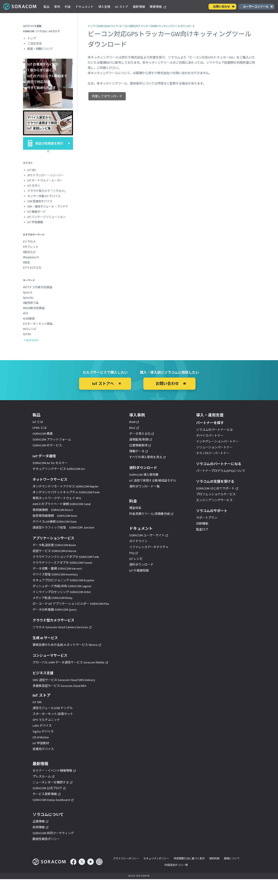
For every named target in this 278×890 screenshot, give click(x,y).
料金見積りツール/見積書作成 (149, 514)
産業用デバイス (43, 749)
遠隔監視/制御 (139, 439)
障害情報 (156, 7)
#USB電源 (29, 318)
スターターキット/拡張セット (53, 714)
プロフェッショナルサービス (216, 494)
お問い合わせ (221, 6)
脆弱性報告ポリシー (46, 839)
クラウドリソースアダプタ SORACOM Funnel (62, 563)
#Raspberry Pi (31, 257)
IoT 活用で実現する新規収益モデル (152, 480)
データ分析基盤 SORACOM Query (55, 610)
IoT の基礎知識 (139, 570)
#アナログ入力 (32, 268)
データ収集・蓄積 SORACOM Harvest (57, 568)
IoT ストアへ (103, 383)
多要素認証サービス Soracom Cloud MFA (59, 686)
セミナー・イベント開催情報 (52, 770)
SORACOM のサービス (47, 445)
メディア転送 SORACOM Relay (53, 598)
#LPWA (27, 334)
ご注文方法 (34, 43)
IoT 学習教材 (41, 743)
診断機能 (202, 523)
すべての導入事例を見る (145, 457)
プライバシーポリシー (126, 858)
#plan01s (28, 298)
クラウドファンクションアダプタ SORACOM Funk (66, 557)
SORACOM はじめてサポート (215, 488)
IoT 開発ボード (36, 212)
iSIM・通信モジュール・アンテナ (47, 206)
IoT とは (38, 422)
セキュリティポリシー (156, 858)
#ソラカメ (29, 242)
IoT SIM (31, 170)
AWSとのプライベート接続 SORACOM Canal (62, 504)
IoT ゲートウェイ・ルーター (45, 180)
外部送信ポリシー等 (176, 865)
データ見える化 (140, 434)
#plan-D (27, 292)
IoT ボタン (33, 185)
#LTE (25, 313)
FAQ (131, 553)
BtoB (132, 422)
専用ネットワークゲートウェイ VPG (57, 498)
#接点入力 (29, 252)
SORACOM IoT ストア (107, 26)
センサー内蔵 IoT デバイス (44, 196)
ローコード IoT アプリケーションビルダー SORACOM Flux (71, 604)
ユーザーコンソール (255, 6)
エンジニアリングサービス (214, 500)
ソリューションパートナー (214, 447)
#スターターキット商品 (38, 324)
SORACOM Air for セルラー (50, 463)
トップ (91, 26)
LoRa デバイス (42, 726)
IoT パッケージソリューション (46, 217)
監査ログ (202, 529)
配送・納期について (40, 49)
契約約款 (214, 858)
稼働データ (136, 451)
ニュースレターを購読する (51, 782)
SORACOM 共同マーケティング (53, 833)
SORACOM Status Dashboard (51, 800)
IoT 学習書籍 (35, 222)
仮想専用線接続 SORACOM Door (55, 516)
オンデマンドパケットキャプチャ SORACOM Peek (66, 492)
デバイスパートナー (209, 436)
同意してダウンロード (107, 96)
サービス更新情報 (45, 794)
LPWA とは (39, 428)
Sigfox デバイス (43, 731)
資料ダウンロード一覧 (144, 486)
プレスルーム (42, 776)
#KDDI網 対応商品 (34, 308)
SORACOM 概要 (43, 434)
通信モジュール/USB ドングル (53, 708)
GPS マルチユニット (46, 720)
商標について (232, 858)
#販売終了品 (30, 303)
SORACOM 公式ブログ (47, 788)
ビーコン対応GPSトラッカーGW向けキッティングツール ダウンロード (157, 26)
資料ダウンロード (141, 565)
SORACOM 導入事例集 (144, 475)
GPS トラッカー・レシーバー (45, 175)
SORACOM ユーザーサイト (147, 535)
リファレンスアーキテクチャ (149, 547)
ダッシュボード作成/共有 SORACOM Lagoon (62, 586)
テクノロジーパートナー (212, 453)
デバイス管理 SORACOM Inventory (55, 574)
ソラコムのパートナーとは (214, 430)
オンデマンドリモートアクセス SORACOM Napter (66, 486)
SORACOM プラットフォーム (52, 439)
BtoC (132, 428)
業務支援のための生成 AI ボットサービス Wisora (65, 645)
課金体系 (135, 508)
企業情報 (39, 821)
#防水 (26, 262)
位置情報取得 (138, 445)
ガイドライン (138, 541)
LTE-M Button (41, 737)
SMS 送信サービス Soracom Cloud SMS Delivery (64, 680)
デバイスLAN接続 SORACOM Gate (55, 522)
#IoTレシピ (29, 329)
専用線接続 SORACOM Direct (53, 510)
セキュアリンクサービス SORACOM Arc (59, 469)
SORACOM (20, 6)
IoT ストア (121, 7)
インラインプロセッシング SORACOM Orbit (62, 592)
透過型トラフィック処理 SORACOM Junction (63, 527)
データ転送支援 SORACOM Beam (54, 545)
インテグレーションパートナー (217, 441)
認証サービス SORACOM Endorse (54, 551)
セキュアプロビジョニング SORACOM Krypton (63, 580)
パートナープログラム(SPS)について (220, 471)
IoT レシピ (136, 559)
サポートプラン (206, 518)
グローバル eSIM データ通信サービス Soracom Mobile (68, 662)
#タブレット (30, 247)
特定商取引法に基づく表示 (189, 858)
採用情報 (39, 827)
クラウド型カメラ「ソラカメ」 (47, 191)
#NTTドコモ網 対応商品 (37, 287)
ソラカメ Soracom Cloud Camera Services (60, 627)
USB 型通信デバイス (39, 201)
